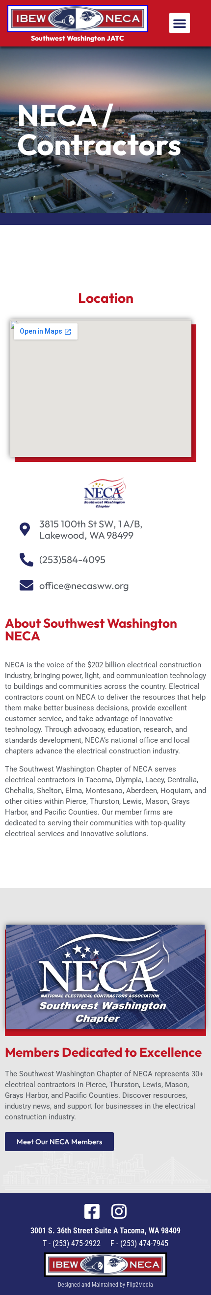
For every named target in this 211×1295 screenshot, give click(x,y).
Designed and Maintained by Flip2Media (105, 1284)
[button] (179, 23)
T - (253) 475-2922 (72, 1243)
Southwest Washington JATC (77, 38)
